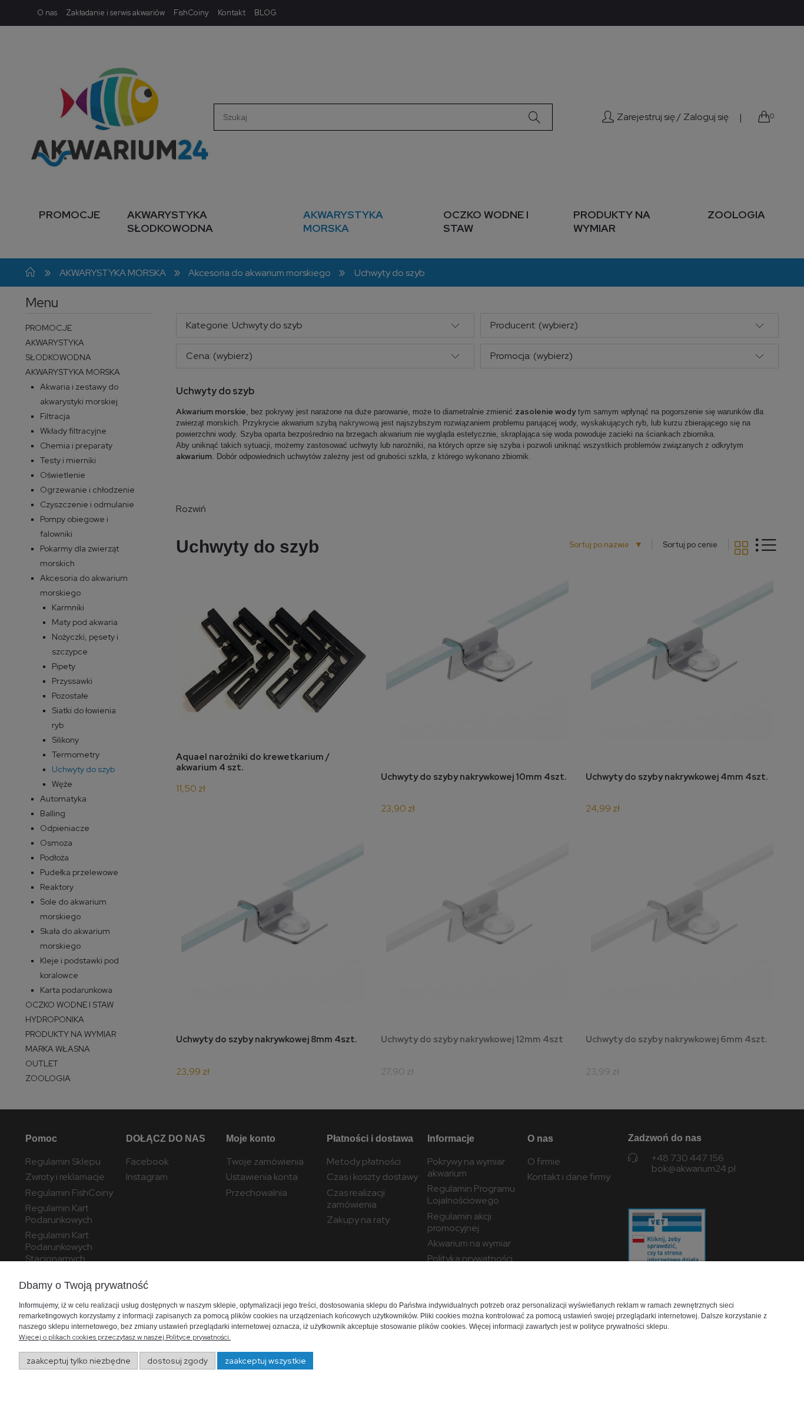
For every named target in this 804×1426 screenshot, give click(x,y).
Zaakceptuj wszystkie (265, 1360)
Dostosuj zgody (177, 1360)
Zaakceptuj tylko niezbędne (78, 1360)
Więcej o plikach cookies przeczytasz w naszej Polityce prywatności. (125, 1337)
